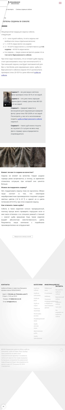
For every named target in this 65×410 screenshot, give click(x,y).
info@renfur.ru (12, 301)
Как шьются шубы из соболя (59, 292)
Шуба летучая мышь (36, 326)
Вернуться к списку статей (23, 236)
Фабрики (47, 296)
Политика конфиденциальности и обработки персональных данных (51, 303)
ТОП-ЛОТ (58, 307)
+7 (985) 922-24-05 (15, 299)
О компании (48, 293)
